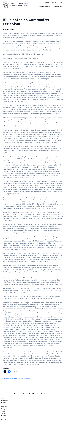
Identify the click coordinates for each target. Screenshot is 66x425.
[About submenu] (56, 2)
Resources (27, 379)
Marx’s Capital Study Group (13, 379)
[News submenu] (49, 2)
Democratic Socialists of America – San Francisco (33, 394)
